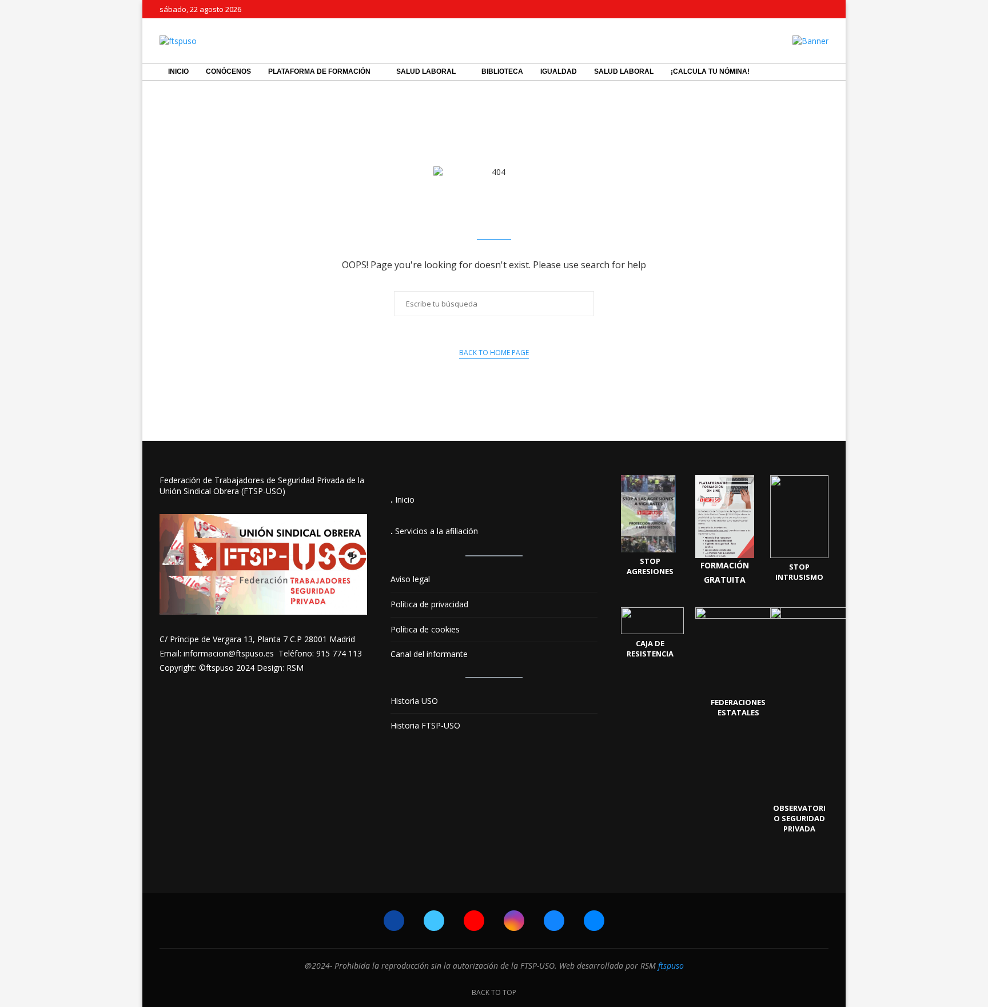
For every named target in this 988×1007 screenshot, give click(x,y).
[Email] (825, 9)
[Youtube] (786, 9)
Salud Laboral (426, 71)
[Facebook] (760, 9)
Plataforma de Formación (319, 71)
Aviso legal (410, 579)
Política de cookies (425, 629)
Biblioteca (502, 71)
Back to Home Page (494, 352)
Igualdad (558, 71)
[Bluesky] (812, 9)
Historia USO (414, 700)
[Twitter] (773, 9)
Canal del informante (429, 653)
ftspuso (671, 965)
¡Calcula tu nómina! (710, 71)
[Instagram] (799, 9)
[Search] (822, 72)
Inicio (178, 71)
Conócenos (228, 71)
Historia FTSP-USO (425, 725)
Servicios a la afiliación (436, 531)
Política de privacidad (429, 604)
